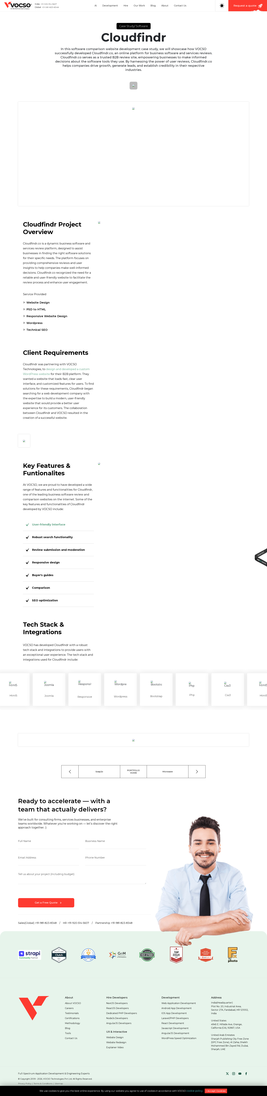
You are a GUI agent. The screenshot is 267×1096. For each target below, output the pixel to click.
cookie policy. (194, 1090)
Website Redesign (116, 1042)
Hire (125, 5)
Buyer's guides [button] (42, 575)
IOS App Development (174, 1013)
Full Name (24, 841)
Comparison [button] (41, 587)
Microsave (167, 771)
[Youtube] (240, 1074)
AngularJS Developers (118, 1023)
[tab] (58, 537)
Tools (68, 1033)
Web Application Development (178, 1003)
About (164, 5)
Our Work (139, 5)
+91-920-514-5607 (48, 4)
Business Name (95, 841)
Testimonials (72, 1013)
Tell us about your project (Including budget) (46, 874)
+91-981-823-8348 (50, 7)
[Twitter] (227, 1074)
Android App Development (176, 1008)
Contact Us (180, 5)
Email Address (27, 857)
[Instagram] (233, 1074)
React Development (172, 1023)
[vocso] (37, 1020)
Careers (69, 1008)
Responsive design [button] (46, 562)
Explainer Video (115, 1047)
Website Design (114, 1037)
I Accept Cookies (216, 1091)
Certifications (72, 1018)
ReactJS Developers (117, 1008)
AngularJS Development (175, 1033)
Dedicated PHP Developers (121, 1013)
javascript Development (175, 1028)
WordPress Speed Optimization (178, 1038)
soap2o (99, 771)
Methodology (72, 1023)
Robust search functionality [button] (52, 537)
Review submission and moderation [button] (58, 549)
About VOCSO (73, 1003)
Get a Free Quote (46, 902)
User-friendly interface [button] (48, 524)
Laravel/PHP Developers (175, 1018)
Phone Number (95, 857)
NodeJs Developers (117, 1018)
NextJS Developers (117, 1003)
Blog (153, 5)
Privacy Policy (24, 1083)
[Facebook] (246, 1074)
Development (110, 5)
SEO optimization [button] (45, 600)
